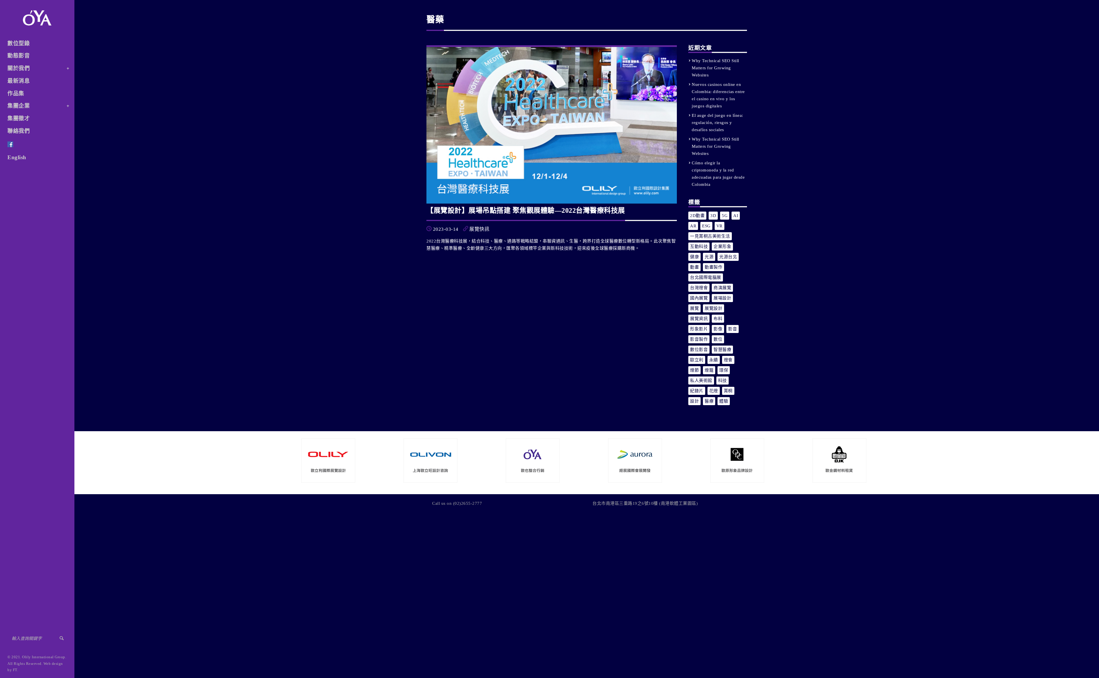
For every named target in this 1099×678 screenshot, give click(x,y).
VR (719, 226)
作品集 (15, 93)
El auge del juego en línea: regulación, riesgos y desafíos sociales (717, 122)
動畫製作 (713, 267)
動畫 (694, 267)
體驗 (723, 401)
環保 (723, 370)
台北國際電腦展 (705, 277)
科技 (722, 380)
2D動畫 (697, 215)
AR (693, 226)
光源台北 (728, 257)
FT (15, 670)
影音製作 (699, 339)
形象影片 (699, 329)
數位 (717, 339)
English (16, 157)
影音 (732, 329)
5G (725, 215)
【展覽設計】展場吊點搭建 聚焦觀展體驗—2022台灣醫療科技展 (525, 210)
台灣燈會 (699, 287)
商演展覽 (722, 287)
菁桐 (728, 391)
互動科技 (699, 246)
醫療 (709, 401)
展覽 (694, 308)
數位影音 (699, 349)
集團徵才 (18, 118)
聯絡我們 (18, 131)
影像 (717, 329)
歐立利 (696, 360)
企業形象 (722, 246)
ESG (706, 226)
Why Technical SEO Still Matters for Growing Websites (715, 67)
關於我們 (18, 68)
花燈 (713, 391)
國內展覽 (699, 298)
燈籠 (709, 370)
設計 (694, 401)
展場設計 (722, 298)
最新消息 (18, 81)
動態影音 (18, 56)
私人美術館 (701, 380)
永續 (713, 360)
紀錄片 (696, 391)
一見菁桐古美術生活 (710, 236)
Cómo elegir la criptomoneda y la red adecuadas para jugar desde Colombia (718, 174)
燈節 (694, 370)
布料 (717, 318)
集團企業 (18, 106)
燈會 (728, 360)
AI (735, 215)
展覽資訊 (699, 318)
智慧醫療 (722, 349)
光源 (709, 257)
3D (713, 215)
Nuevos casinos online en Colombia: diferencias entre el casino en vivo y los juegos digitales (718, 95)
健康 (694, 257)
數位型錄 (18, 43)
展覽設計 (713, 308)
